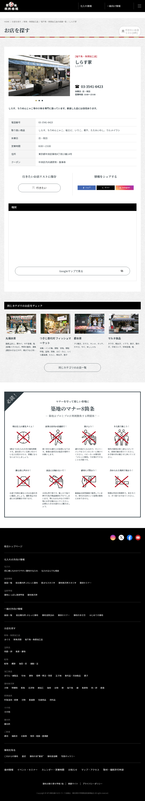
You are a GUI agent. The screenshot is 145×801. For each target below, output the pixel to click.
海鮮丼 (15, 736)
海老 (49, 687)
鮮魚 (23, 687)
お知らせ (72, 769)
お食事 (24, 736)
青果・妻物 (20, 651)
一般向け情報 (114, 6)
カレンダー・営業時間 (53, 769)
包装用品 (42, 699)
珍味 (23, 675)
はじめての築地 (96, 615)
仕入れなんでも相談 (50, 570)
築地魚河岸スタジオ (67, 582)
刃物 (23, 699)
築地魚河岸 (32, 594)
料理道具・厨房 (11, 699)
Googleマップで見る (71, 271)
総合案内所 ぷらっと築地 (27, 582)
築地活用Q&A (48, 615)
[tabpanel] (39, 70)
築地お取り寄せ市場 (51, 783)
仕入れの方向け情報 (14, 559)
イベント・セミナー (27, 769)
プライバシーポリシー (93, 783)
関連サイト (73, 783)
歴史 (24, 756)
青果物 (85, 687)
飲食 (103, 687)
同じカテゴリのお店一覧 (72, 367)
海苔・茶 (23, 663)
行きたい (41, 188)
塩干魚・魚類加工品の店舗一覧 (54, 21)
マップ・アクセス (90, 769)
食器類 (32, 699)
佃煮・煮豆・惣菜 (44, 675)
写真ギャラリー (68, 756)
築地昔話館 (52, 756)
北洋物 (31, 687)
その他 (7, 711)
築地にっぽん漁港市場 (14, 594)
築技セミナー (86, 582)
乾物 (6, 663)
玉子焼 (58, 675)
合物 (56, 687)
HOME (6, 21)
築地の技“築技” (37, 756)
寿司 (6, 736)
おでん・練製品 (11, 675)
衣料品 (53, 699)
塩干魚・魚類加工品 (34, 639)
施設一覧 (8, 582)
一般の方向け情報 (13, 608)
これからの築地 (11, 756)
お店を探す (16, 21)
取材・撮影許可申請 (113, 769)
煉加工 (41, 687)
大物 (6, 687)
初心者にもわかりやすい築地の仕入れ (21, 570)
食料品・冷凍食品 (73, 675)
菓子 (86, 675)
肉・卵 (94, 687)
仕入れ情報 (86, 6)
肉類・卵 (8, 651)
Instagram (126, 187)
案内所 (7, 724)
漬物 (31, 675)
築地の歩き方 (80, 615)
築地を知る (10, 750)
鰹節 (14, 663)
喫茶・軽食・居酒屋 (39, 736)
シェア (88, 187)
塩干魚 (70, 687)
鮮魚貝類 (18, 639)
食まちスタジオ (48, 582)
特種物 (15, 687)
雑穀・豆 (34, 663)
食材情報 (8, 769)
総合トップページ (13, 546)
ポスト (107, 187)
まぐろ (7, 639)
